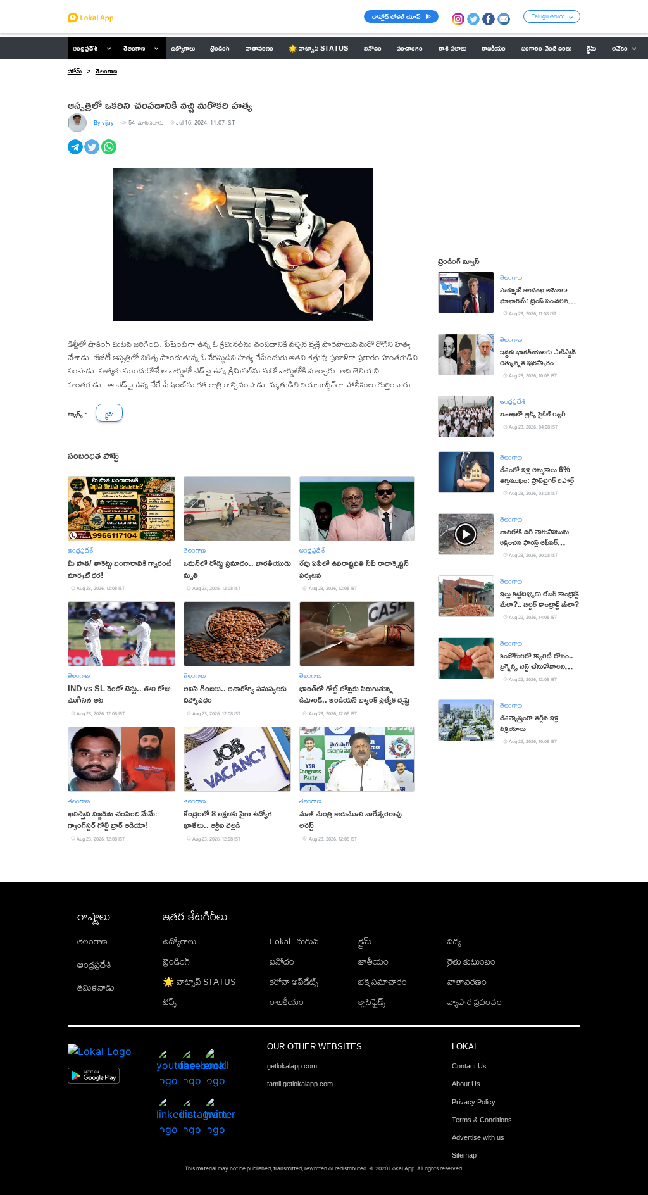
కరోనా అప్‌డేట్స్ (294, 982)
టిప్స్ (170, 1002)
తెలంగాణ (134, 48)
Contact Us (469, 1066)
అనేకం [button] (620, 48)
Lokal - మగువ (294, 941)
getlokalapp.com (292, 1066)
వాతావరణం (467, 982)
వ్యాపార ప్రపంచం (474, 1002)
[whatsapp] (109, 153)
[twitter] (92, 153)
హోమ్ (75, 71)
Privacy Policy (473, 1102)
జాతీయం (373, 961)
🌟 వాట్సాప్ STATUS (199, 982)
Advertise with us (478, 1137)
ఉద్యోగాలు (179, 941)
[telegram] (76, 153)
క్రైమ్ (364, 941)
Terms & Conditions (482, 1119)
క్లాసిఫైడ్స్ (371, 1002)
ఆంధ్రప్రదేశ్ (85, 48)
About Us (466, 1083)
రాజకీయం (287, 1002)
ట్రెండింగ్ (176, 961)
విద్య (454, 941)
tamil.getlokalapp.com (300, 1083)
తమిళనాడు (96, 987)
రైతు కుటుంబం (471, 961)
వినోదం (282, 961)
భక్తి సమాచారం (382, 982)
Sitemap (464, 1155)
